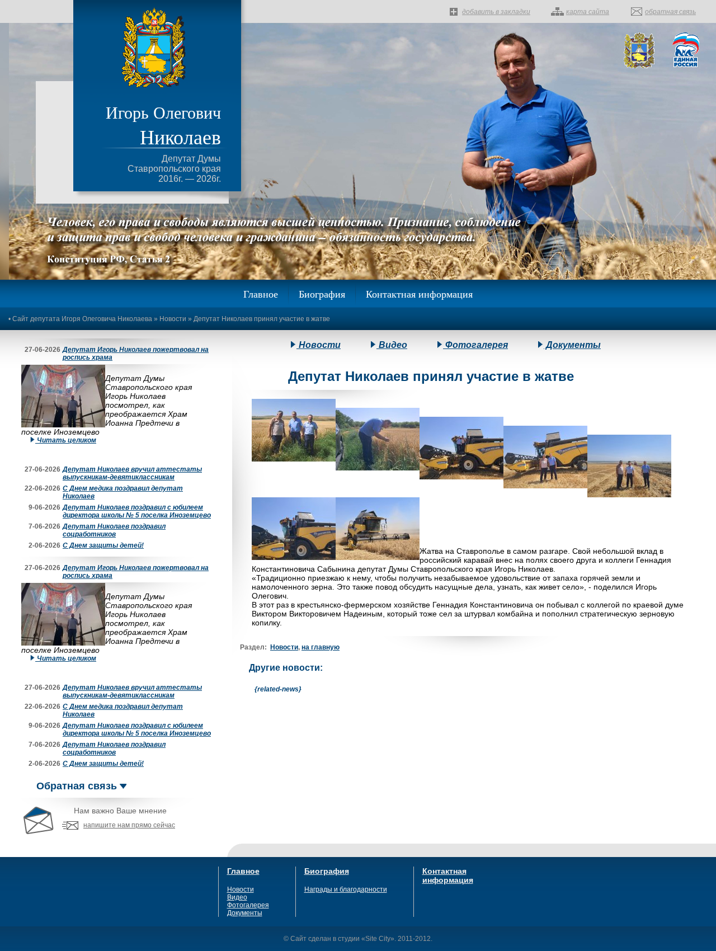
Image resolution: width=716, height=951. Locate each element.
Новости (172, 319)
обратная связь (670, 12)
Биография (322, 293)
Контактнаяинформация (447, 875)
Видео (391, 345)
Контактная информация (419, 293)
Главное (260, 293)
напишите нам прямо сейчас (129, 825)
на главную (321, 647)
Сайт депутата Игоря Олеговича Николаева (82, 319)
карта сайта (587, 12)
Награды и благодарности (345, 889)
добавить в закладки (496, 12)
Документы (572, 345)
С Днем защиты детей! (103, 545)
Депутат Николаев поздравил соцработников (114, 530)
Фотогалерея (475, 345)
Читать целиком (65, 440)
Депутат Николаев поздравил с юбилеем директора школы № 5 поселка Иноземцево (137, 511)
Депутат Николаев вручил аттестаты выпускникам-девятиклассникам (132, 473)
